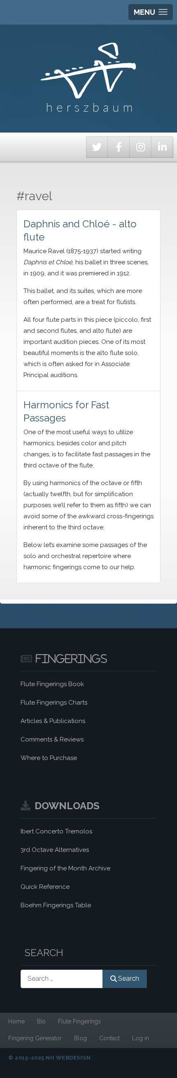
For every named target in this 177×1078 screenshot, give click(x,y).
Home (16, 1021)
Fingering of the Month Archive (65, 868)
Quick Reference (45, 886)
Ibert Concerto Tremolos (56, 831)
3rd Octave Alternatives (55, 850)
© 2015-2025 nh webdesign (49, 1058)
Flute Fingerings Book (52, 684)
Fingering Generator (35, 1038)
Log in (140, 1038)
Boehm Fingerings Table (56, 905)
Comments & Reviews (52, 739)
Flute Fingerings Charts (54, 702)
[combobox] (62, 979)
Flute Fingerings (79, 1021)
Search (128, 978)
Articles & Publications (53, 721)
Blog (80, 1038)
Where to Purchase (49, 758)
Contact (109, 1038)
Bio (41, 1021)
